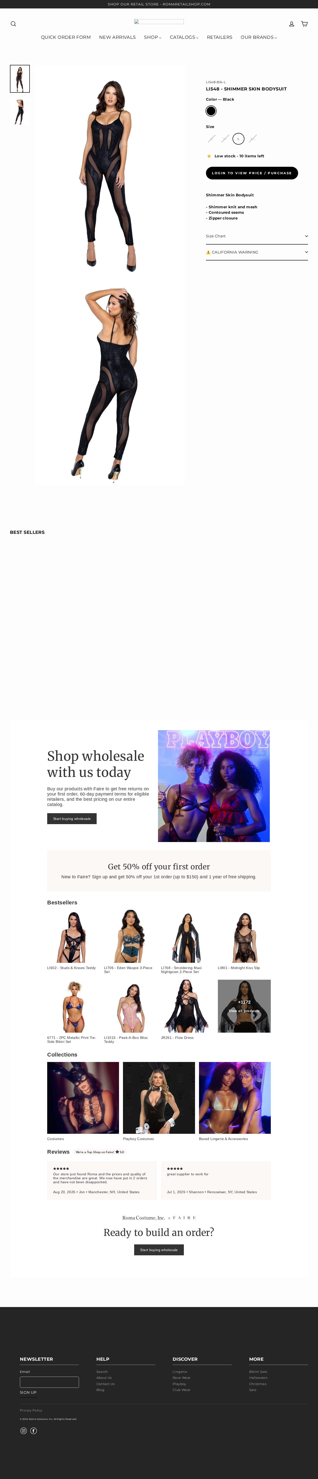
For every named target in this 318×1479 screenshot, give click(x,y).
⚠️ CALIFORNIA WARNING (232, 252)
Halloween (258, 1378)
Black (211, 111)
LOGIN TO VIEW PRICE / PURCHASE (252, 173)
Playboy (179, 1384)
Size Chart (216, 236)
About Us (104, 1378)
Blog (100, 1390)
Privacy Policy (31, 1410)
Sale (253, 1390)
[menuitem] (66, 37)
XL (252, 138)
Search (102, 1372)
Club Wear (181, 1390)
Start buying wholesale (72, 819)
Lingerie (180, 1372)
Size (210, 126)
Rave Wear (182, 1378)
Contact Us (105, 1384)
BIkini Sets (258, 1372)
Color (220, 99)
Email (25, 1372)
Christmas (257, 1384)
